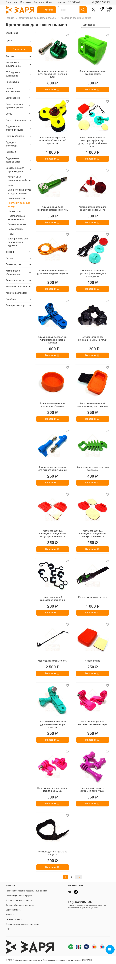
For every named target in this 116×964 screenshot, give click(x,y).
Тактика (10, 56)
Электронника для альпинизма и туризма (18, 242)
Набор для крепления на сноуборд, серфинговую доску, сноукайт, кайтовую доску (92, 141)
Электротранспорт (15, 305)
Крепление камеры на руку (92, 597)
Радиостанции (15, 229)
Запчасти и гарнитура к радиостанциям (19, 191)
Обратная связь (13, 910)
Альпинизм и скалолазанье (13, 64)
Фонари (10, 252)
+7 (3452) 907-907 (101, 2)
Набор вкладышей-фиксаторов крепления (52, 598)
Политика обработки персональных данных (26, 891)
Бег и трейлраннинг (16, 120)
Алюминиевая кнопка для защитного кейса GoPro (92, 208)
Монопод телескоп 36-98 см (52, 660)
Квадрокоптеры (16, 198)
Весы (10, 185)
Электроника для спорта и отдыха (37, 18)
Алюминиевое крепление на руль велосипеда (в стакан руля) (52, 74)
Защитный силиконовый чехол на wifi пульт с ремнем (92, 405)
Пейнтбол (11, 152)
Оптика (9, 258)
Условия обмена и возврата (19, 900)
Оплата (50, 2)
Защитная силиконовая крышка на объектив (52, 405)
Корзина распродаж (16, 293)
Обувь (9, 113)
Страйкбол (11, 299)
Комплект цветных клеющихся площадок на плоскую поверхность (92, 533)
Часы (11, 233)
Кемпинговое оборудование (13, 272)
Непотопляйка (92, 660)
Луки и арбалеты (15, 136)
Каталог (49, 9)
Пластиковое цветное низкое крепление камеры (52, 789)
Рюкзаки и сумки (15, 280)
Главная (10, 18)
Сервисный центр (14, 919)
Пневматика (12, 82)
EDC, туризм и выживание (13, 74)
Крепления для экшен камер (19, 205)
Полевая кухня (13, 264)
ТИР (7, 929)
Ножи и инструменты (13, 90)
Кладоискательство (16, 286)
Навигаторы (14, 211)
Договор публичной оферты (19, 895)
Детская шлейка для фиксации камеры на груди (92, 338)
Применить (19, 49)
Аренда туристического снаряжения (22, 924)
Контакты (25, 2)
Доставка (38, 2)
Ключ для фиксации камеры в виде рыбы (93, 468)
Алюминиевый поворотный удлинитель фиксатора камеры (52, 340)
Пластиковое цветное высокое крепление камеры (92, 723)
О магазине (12, 2)
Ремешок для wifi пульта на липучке (52, 853)
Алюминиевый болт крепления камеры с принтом (52, 208)
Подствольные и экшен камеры (16, 218)
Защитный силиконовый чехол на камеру (93, 72)
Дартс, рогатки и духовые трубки (14, 106)
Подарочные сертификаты (13, 160)
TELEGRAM (74, 2)
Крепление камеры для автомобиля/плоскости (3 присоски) (52, 140)
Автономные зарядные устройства (19, 178)
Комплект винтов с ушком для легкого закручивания (52, 468)
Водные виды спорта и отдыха (14, 128)
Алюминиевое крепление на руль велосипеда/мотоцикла (52, 272)
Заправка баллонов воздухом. (20, 905)
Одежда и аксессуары (12, 144)
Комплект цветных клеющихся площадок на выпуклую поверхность (52, 533)
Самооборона (13, 98)
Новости (61, 2)
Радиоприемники (17, 224)
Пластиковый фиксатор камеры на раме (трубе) (92, 789)
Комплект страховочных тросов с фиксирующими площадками (92, 273)
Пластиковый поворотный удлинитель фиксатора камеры (52, 724)
